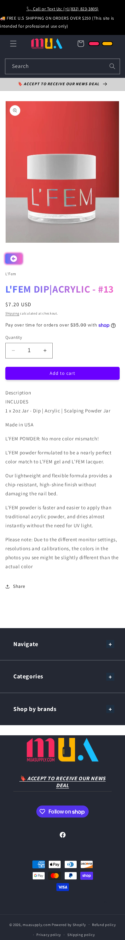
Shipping (12, 313)
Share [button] (19, 586)
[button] (13, 43)
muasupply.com (37, 924)
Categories (28, 676)
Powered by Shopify (69, 924)
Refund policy (104, 924)
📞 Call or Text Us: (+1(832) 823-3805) (62, 9)
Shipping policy (81, 934)
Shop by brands (34, 709)
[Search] (112, 66)
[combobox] (62, 66)
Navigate (25, 644)
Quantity (13, 337)
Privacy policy (48, 934)
